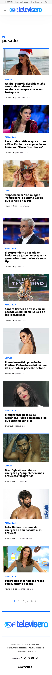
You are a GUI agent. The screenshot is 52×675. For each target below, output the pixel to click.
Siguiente (28, 601)
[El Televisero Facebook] (21, 658)
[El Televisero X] (25, 658)
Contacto (32, 652)
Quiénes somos (21, 652)
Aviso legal (15, 644)
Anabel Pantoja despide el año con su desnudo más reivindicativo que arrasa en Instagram (25, 88)
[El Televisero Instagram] (29, 658)
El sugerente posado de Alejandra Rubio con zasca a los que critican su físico (26, 417)
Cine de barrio (36, 2)
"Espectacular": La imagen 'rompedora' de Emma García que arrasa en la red (24, 198)
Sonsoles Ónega (21, 2)
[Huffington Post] (25, 667)
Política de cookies (36, 648)
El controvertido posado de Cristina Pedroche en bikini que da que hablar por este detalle (26, 365)
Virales (8, 79)
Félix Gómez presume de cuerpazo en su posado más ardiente (23, 530)
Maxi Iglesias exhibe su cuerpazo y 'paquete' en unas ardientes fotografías (24, 473)
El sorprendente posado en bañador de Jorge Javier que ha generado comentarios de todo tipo (25, 257)
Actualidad (10, 137)
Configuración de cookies (17, 648)
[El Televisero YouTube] (32, 658)
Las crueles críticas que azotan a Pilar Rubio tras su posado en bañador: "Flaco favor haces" (25, 144)
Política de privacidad (30, 644)
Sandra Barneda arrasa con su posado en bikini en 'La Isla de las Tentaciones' (25, 312)
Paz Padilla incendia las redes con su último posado (24, 582)
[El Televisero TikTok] (37, 658)
